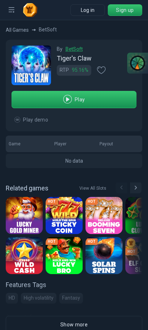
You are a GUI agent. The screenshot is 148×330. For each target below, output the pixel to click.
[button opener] (11, 10)
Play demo (35, 120)
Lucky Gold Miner (25, 217)
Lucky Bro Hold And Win (65, 257)
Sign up (125, 10)
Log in (88, 10)
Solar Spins (103, 257)
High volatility (39, 298)
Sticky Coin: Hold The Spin (65, 217)
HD (12, 298)
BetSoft (74, 49)
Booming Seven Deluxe (105, 217)
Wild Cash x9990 (25, 257)
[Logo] (33, 10)
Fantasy (71, 298)
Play (80, 99)
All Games (17, 30)
